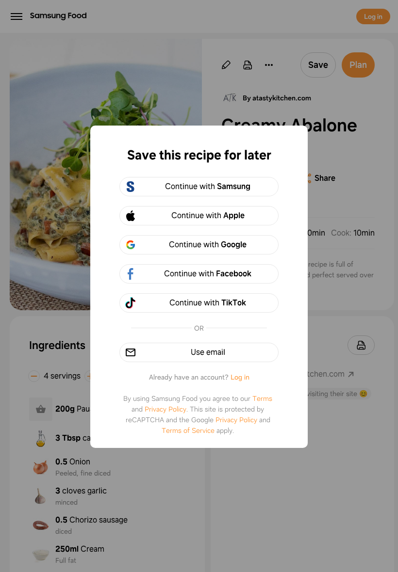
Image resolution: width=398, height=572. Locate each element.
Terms (262, 398)
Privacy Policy (165, 409)
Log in (240, 377)
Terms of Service (188, 430)
